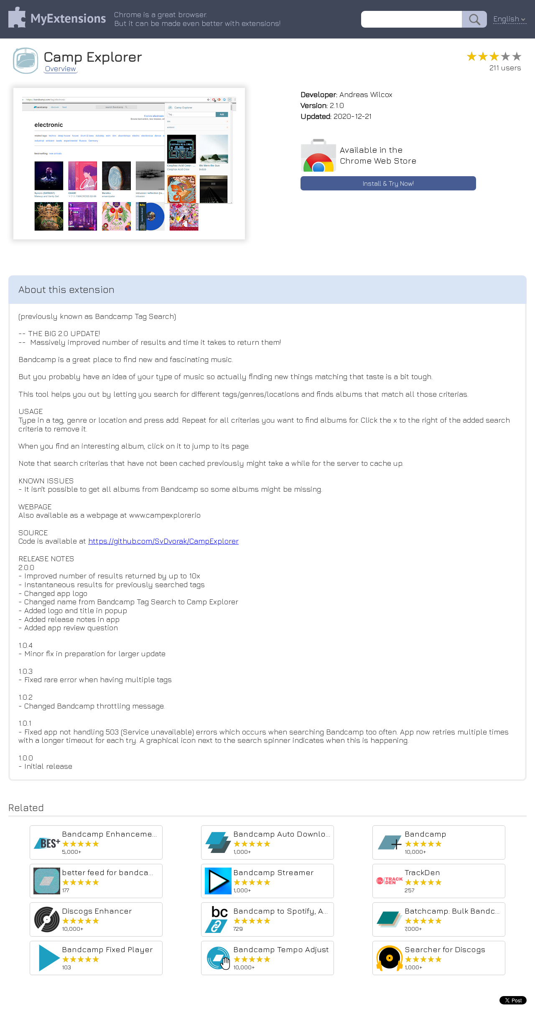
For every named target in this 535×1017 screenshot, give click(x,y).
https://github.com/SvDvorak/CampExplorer (163, 541)
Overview (60, 68)
